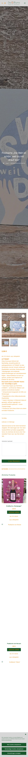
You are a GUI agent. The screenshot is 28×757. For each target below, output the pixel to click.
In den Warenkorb (14, 461)
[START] (3, 163)
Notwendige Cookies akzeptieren (14, 749)
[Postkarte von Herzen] (14, 582)
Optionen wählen (14, 512)
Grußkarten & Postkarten (17, 469)
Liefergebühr (16, 356)
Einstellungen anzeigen (14, 753)
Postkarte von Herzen (14, 643)
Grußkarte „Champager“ (14, 506)
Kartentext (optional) (7, 441)
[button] (25, 734)
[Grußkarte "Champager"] (14, 490)
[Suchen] (2, 3)
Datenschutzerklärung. (7, 740)
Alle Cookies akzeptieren (14, 744)
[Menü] (24, 3)
